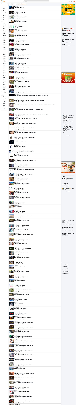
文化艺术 (4, 33)
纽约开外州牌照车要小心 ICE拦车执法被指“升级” (22, 257)
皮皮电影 (15, 339)
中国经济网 (15, 34)
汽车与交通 (4, 84)
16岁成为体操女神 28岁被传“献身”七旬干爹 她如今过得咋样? (24, 340)
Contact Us (4, 98)
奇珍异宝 (4, 23)
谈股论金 (4, 73)
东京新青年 (15, 57)
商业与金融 (4, 80)
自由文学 (4, 54)
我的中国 (4, 77)
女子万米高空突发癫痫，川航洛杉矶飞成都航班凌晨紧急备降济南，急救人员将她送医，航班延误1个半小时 (31, 95)
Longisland (15, 251)
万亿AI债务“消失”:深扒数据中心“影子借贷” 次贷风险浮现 (23, 359)
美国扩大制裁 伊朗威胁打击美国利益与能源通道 (21, 67)
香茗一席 (4, 68)
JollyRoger (15, 145)
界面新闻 (15, 205)
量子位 (15, 11)
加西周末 (15, 191)
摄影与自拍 (4, 35)
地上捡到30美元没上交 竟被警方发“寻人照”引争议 (22, 197)
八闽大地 (4, 56)
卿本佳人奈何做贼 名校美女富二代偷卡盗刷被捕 (21, 58)
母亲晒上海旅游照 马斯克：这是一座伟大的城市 (21, 44)
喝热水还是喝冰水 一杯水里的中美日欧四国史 (21, 225)
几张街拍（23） (64, 44)
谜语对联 (4, 87)
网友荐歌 (4, 66)
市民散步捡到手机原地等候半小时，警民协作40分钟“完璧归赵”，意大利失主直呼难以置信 (28, 109)
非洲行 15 (63, 41)
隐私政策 (4, 103)
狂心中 (15, 136)
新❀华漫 (4, 61)
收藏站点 (4, 108)
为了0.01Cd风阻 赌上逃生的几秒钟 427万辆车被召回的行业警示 (24, 373)
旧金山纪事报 (16, 219)
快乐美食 (4, 37)
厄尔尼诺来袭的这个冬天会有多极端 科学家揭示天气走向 (23, 317)
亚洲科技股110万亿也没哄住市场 (19, 285)
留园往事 (4, 79)
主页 (3, 5)
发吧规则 (4, 105)
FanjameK (15, 85)
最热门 (4, 8)
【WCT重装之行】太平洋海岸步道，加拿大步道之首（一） (68, 34)
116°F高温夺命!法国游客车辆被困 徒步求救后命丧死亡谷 (23, 396)
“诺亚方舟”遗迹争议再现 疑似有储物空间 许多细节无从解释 (23, 345)
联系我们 (4, 96)
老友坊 (4, 70)
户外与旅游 (4, 28)
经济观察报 (15, 29)
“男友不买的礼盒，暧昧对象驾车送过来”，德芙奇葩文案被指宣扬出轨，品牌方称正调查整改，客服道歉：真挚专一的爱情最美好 (34, 104)
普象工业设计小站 (16, 330)
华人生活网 (15, 395)
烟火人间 (4, 86)
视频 (3, 17)
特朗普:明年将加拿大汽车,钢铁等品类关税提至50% (22, 387)
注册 (74, 1)
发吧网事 (4, 38)
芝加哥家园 (15, 177)
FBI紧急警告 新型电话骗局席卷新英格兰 (20, 313)
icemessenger (16, 94)
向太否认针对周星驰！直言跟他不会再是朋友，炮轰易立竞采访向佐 (25, 160)
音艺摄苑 (4, 44)
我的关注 (4, 15)
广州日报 (15, 270)
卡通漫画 (4, 52)
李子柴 (15, 321)
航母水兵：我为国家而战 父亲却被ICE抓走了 (21, 165)
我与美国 (4, 72)
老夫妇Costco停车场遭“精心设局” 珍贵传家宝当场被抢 (23, 215)
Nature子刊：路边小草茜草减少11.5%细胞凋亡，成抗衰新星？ (24, 151)
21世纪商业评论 (16, 367)
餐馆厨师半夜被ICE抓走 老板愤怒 (19, 202)
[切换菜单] (8, 5)
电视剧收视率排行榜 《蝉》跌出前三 (20, 63)
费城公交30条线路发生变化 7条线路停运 (20, 299)
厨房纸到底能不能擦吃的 (18, 206)
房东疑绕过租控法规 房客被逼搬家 (19, 280)
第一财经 (15, 242)
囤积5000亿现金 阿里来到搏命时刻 (19, 368)
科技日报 (15, 247)
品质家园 (15, 15)
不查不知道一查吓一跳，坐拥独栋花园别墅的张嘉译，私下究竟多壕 (25, 123)
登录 (71, 1)
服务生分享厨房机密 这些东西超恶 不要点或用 (21, 294)
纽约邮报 (15, 233)
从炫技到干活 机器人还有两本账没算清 (20, 30)
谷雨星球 (15, 307)
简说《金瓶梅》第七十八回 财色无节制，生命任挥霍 (68, 37)
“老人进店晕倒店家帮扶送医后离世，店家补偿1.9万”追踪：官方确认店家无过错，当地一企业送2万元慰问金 (31, 114)
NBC (15, 214)
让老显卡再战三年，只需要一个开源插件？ (21, 141)
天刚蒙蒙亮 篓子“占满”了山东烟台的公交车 (21, 229)
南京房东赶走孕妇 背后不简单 (19, 303)
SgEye (15, 80)
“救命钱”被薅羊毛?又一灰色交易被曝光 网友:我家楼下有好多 (23, 322)
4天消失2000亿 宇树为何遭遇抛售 (19, 211)
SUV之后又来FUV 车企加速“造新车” (20, 266)
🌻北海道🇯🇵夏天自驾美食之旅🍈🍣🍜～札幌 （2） (68, 29)
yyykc (15, 117)
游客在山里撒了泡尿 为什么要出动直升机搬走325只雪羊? (68, 122)
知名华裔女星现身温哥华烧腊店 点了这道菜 (21, 192)
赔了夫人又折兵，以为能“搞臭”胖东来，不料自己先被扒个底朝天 (24, 128)
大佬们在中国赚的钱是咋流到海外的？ (67, 42)
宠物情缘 (4, 31)
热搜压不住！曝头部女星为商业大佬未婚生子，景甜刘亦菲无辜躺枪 (25, 132)
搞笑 (3, 30)
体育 (3, 26)
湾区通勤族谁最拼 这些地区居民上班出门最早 (21, 220)
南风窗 (15, 302)
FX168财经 (15, 66)
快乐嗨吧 (4, 24)
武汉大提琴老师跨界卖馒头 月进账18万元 (20, 35)
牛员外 (15, 140)
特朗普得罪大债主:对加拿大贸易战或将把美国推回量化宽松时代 (24, 169)
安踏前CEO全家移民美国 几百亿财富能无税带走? (22, 391)
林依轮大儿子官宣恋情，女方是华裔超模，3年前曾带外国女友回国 (24, 137)
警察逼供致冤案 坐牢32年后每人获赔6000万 (21, 276)
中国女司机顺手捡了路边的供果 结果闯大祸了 (21, 81)
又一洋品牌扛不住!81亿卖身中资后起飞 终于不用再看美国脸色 (24, 401)
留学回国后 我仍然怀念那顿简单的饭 (20, 49)
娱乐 (3, 82)
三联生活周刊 (16, 48)
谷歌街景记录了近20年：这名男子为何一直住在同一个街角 (23, 234)
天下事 (15, 43)
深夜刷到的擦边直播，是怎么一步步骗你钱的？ (21, 155)
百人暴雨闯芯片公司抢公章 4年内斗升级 (20, 40)
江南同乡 (4, 49)
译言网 (15, 344)
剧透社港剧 (15, 52)
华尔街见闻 (15, 376)
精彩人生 (4, 40)
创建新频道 (4, 92)
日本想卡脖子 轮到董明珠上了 (19, 7)
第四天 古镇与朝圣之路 (65, 35)
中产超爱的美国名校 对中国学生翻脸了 (20, 308)
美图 (3, 19)
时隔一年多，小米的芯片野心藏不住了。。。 (21, 146)
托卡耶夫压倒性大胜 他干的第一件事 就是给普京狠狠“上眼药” (24, 350)
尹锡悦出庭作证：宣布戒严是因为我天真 (20, 21)
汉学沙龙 (4, 65)
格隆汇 (15, 284)
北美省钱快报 (16, 404)
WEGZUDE (15, 71)
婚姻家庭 (4, 59)
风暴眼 (15, 182)
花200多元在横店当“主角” (18, 262)
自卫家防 (4, 58)
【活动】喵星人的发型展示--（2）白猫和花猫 (68, 40)
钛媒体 (15, 358)
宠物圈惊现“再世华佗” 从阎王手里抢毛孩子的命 (21, 331)
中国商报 (15, 265)
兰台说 (15, 353)
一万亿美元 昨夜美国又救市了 (19, 26)
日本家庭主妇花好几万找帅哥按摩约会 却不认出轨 (22, 86)
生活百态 (4, 51)
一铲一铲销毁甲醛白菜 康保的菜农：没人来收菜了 (22, 183)
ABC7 (15, 279)
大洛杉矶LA (15, 173)
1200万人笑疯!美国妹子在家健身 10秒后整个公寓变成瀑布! (68, 118)
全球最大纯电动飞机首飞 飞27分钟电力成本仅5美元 (22, 248)
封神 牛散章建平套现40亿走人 (19, 188)
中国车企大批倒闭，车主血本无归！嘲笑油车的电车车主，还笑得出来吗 (25, 118)
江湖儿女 (4, 75)
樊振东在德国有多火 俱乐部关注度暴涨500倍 (21, 72)
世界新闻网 (15, 293)
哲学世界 (4, 45)
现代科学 (4, 63)
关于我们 (4, 101)
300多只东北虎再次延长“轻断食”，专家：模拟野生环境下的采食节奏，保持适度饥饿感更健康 (29, 100)
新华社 (15, 228)
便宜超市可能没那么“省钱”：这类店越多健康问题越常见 (23, 239)
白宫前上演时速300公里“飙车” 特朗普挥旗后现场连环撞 (23, 336)
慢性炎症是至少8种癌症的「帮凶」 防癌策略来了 (22, 271)
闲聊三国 (4, 47)
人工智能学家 (16, 381)
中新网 (15, 20)
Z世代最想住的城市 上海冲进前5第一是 (20, 77)
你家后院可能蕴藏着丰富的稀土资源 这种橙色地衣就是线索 (23, 382)
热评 (3, 10)
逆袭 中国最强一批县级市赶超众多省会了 (20, 16)
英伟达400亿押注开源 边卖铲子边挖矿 (20, 12)
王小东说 (15, 390)
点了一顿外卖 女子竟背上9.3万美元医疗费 (21, 178)
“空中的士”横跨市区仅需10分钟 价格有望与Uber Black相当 (23, 174)
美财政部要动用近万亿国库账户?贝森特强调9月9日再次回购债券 (24, 377)
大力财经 (15, 6)
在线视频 (4, 89)
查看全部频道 (4, 91)
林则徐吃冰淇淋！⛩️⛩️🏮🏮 (66, 30)
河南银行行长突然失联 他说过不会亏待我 (20, 243)
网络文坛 (4, 42)
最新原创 (4, 12)
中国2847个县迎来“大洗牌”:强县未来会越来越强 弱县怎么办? (24, 354)
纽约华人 (15, 256)
